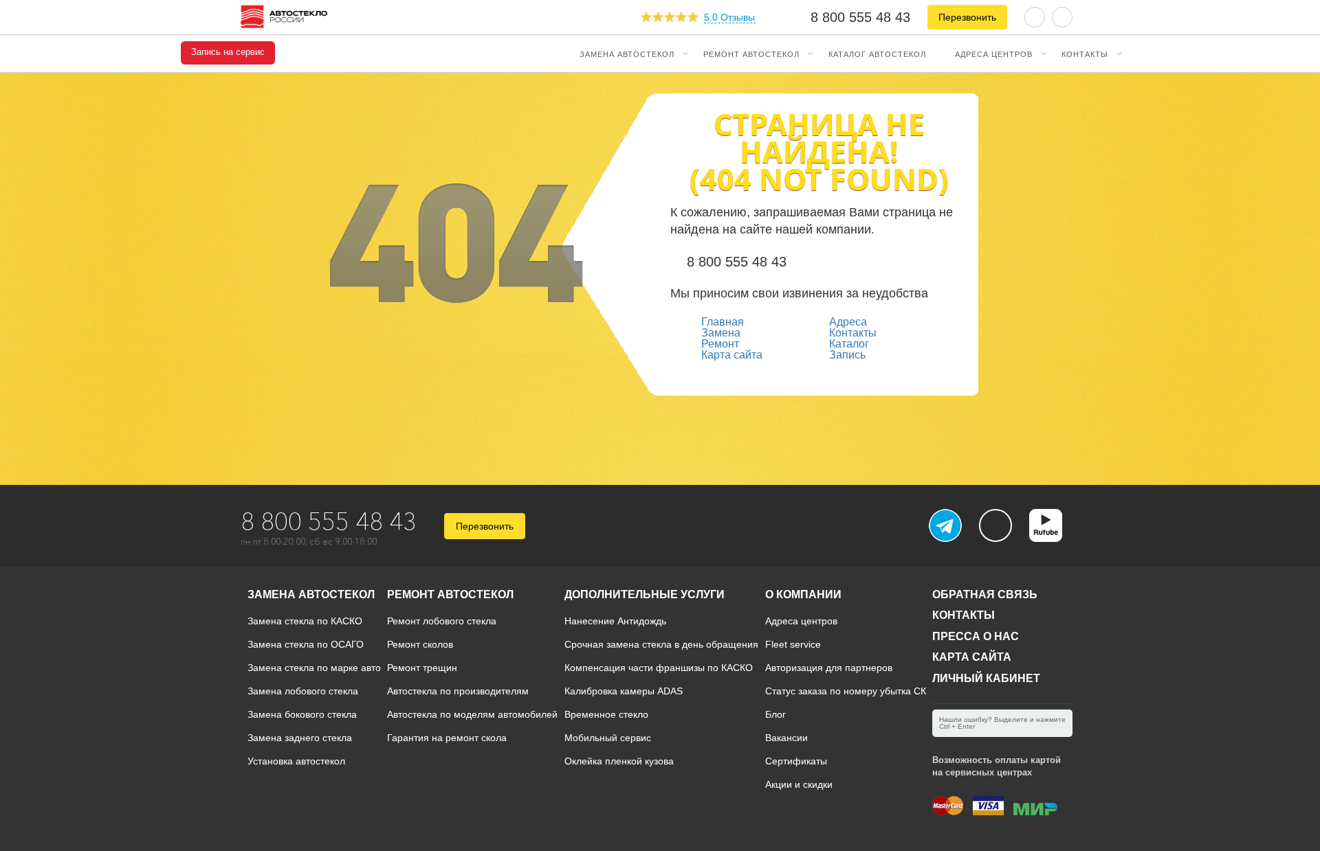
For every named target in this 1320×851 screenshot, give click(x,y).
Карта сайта (731, 355)
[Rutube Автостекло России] (1054, 538)
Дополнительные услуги (644, 594)
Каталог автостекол (877, 53)
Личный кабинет (986, 678)
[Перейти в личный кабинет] (1062, 16)
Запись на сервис (228, 52)
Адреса (848, 322)
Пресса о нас (975, 636)
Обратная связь (984, 594)
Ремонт (720, 344)
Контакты (1085, 53)
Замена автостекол (627, 53)
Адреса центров (994, 53)
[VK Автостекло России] (995, 525)
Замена (720, 333)
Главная (722, 322)
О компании (803, 594)
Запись (847, 355)
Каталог (849, 344)
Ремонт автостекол (751, 53)
